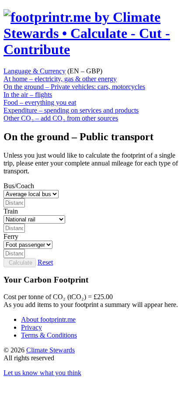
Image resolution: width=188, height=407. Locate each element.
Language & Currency (34, 71)
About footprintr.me (48, 319)
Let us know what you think (42, 372)
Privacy (31, 327)
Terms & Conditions (49, 335)
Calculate (19, 262)
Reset (45, 262)
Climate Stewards (50, 350)
